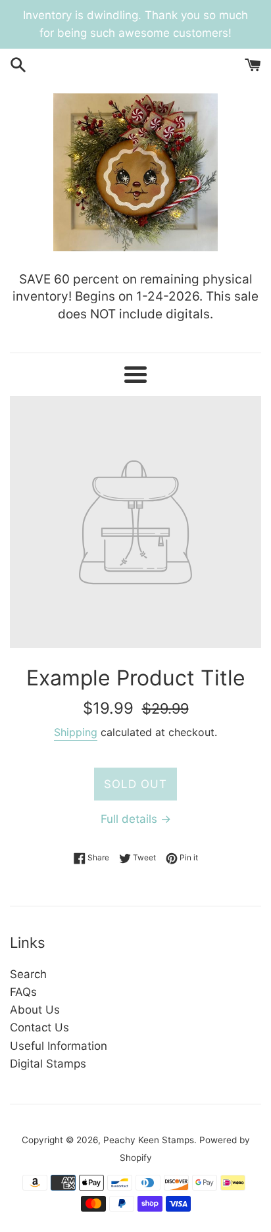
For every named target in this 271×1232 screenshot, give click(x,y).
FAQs (23, 991)
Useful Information (58, 1045)
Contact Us (39, 1027)
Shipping (75, 732)
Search (28, 974)
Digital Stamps (48, 1063)
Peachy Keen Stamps (148, 1140)
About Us (35, 1009)
